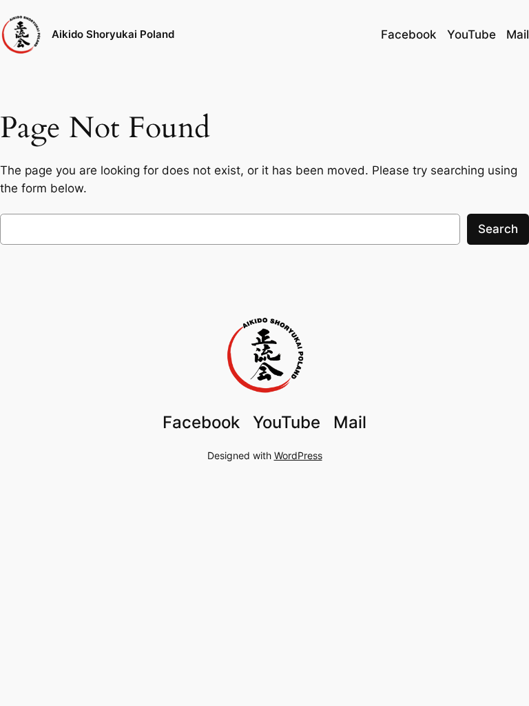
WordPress (298, 455)
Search (498, 229)
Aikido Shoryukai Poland (113, 34)
